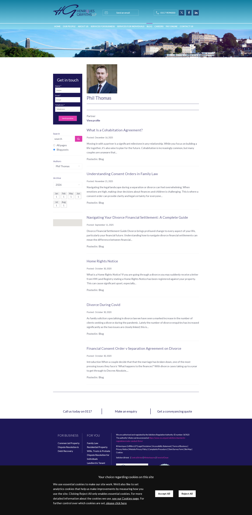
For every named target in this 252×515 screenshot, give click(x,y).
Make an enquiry (126, 411)
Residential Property (97, 447)
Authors (57, 161)
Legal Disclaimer (144, 446)
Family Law (92, 443)
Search (56, 133)
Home (57, 26)
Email (57, 95)
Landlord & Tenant (96, 463)
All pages (62, 145)
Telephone (59, 105)
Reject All (187, 493)
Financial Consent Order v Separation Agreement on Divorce (134, 348)
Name (57, 86)
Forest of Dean (162, 457)
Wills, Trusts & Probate (98, 451)
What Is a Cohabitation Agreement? (115, 130)
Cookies (119, 452)
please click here (116, 503)
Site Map (187, 449)
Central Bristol (137, 457)
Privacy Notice (122, 449)
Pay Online (171, 26)
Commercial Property (68, 443)
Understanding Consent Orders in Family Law (122, 174)
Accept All (164, 493)
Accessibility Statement (161, 446)
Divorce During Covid (103, 304)
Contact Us (186, 26)
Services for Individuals (130, 26)
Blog (149, 26)
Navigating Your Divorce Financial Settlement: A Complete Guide (137, 217)
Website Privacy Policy (138, 449)
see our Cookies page (125, 498)
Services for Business (103, 26)
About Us (83, 26)
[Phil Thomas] (102, 78)
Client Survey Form (175, 449)
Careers (158, 26)
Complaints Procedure (157, 449)
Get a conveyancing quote (174, 411)
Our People (69, 26)
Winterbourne (149, 457)
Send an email (123, 12)
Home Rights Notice (102, 261)
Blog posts (63, 149)
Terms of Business (179, 446)
